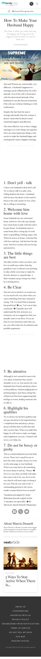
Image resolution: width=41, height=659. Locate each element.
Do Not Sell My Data (20, 632)
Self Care (9, 573)
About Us (20, 606)
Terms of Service (20, 628)
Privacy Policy (20, 619)
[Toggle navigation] (31, 4)
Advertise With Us (20, 615)
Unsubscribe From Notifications (20, 623)
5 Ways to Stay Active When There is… (20, 580)
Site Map (20, 636)
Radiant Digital (21, 641)
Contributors (21, 611)
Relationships (21, 15)
